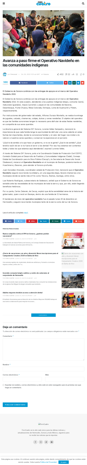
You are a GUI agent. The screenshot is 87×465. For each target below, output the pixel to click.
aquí (26, 212)
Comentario (8, 336)
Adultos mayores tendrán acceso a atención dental (22, 293)
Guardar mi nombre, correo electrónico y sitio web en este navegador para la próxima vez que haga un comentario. (43, 386)
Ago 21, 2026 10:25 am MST (25, 278)
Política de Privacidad (48, 462)
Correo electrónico (11, 375)
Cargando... (43, 315)
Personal (14, 74)
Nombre (7, 365)
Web (47, 375)
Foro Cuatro (10, 239)
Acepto (63, 462)
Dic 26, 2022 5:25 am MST (30, 74)
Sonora (46, 74)
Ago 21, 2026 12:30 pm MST (25, 239)
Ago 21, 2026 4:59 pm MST (25, 295)
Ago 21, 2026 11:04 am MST (25, 258)
